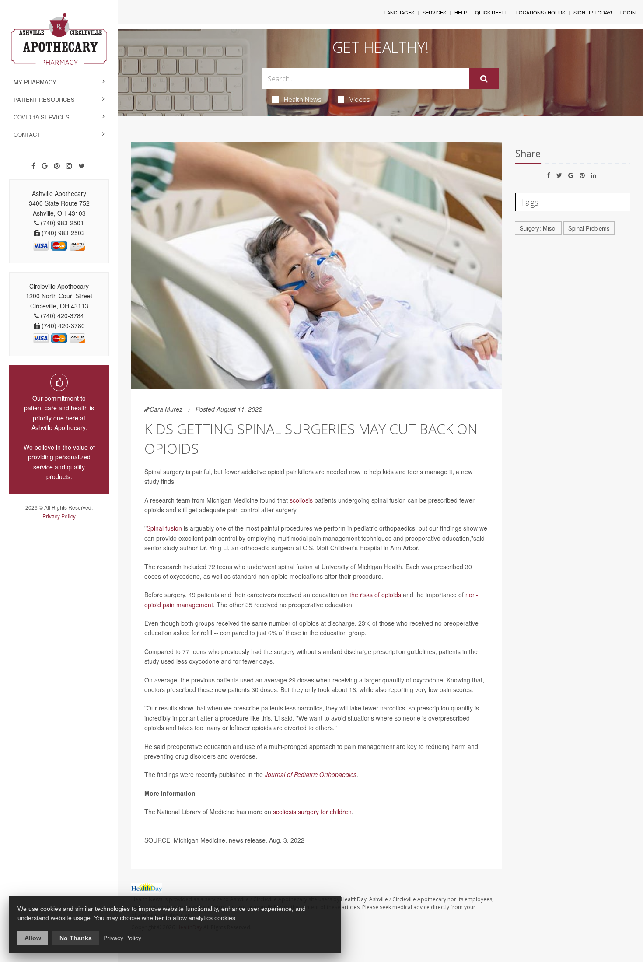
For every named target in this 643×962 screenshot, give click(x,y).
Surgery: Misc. (538, 228)
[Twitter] (81, 165)
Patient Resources (44, 99)
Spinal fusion (164, 528)
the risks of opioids (375, 594)
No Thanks (75, 937)
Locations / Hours (540, 12)
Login (628, 12)
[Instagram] (69, 165)
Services (434, 12)
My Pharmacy (35, 82)
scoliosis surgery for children (312, 811)
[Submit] (484, 78)
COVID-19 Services (42, 117)
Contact (27, 134)
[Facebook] (33, 165)
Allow (32, 937)
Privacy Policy (59, 516)
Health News (303, 99)
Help (460, 12)
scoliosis (301, 500)
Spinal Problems (589, 228)
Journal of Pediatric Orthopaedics (310, 774)
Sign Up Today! (592, 12)
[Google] (45, 165)
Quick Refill (491, 12)
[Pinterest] (57, 165)
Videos (359, 99)
